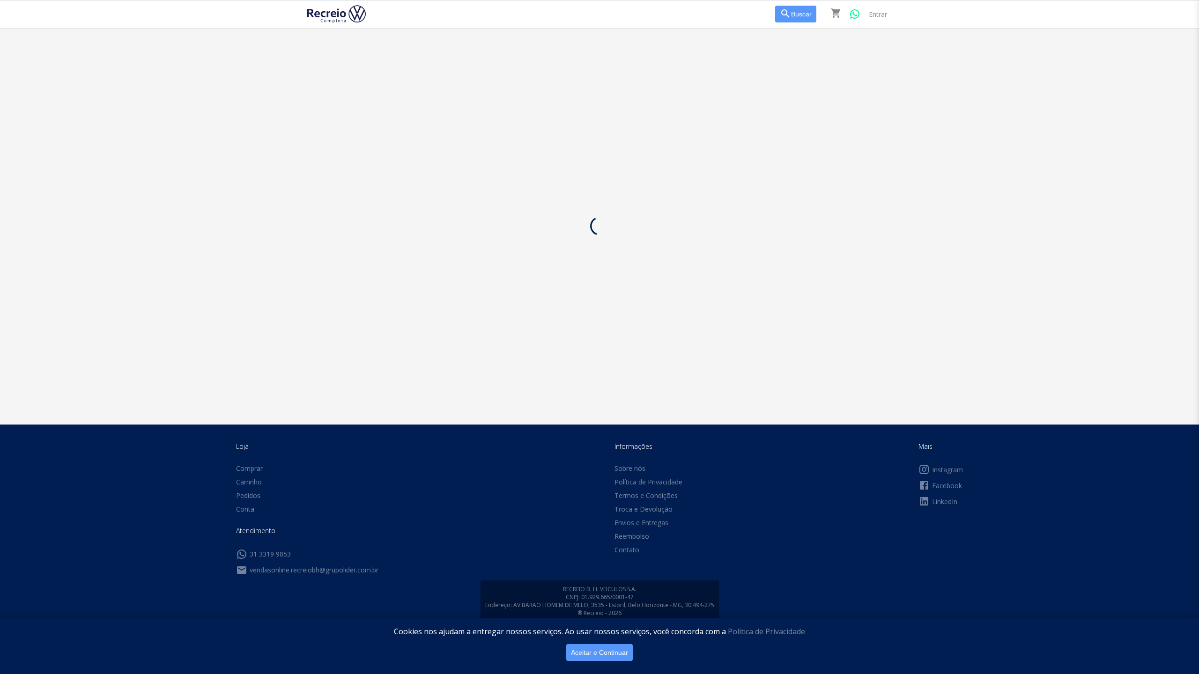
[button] (317, 45)
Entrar (878, 14)
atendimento (632, 112)
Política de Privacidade (766, 631)
